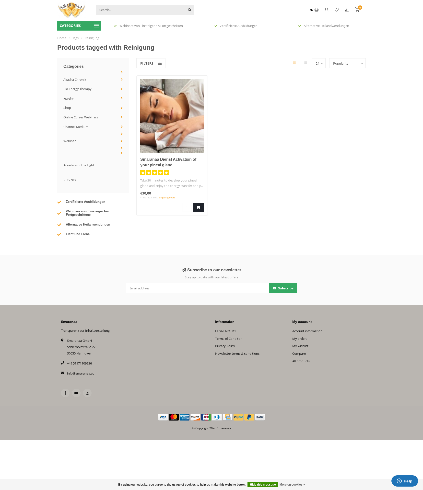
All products (301, 361)
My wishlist (300, 346)
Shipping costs (167, 197)
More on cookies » (292, 484)
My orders (299, 338)
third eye (69, 179)
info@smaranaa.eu (80, 373)
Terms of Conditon (228, 338)
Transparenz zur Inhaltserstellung (85, 330)
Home (61, 38)
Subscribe (285, 288)
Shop (67, 107)
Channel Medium (75, 127)
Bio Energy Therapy (77, 89)
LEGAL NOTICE (225, 331)
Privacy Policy (225, 346)
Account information (307, 331)
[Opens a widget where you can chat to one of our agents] (404, 481)
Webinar (69, 141)
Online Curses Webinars (80, 117)
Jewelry (68, 98)
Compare (299, 353)
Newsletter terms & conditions (237, 353)
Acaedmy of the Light (78, 165)
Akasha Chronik (74, 79)
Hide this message (263, 484)
